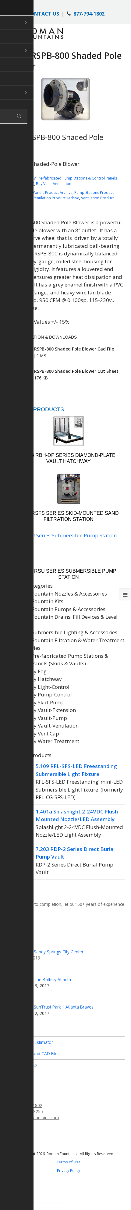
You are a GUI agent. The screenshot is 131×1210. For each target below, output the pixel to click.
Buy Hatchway (44, 678)
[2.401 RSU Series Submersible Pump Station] (68, 547)
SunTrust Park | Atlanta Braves (64, 1007)
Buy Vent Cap (43, 733)
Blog (24, 1076)
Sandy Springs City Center (58, 952)
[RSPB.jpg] (66, 99)
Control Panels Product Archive (46, 192)
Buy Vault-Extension (51, 710)
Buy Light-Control (48, 686)
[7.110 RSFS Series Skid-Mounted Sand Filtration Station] (68, 489)
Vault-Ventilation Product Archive (51, 198)
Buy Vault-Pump (47, 717)
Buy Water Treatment (53, 741)
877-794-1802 (88, 13)
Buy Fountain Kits (42, 601)
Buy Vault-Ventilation (53, 183)
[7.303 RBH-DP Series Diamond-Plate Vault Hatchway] (68, 431)
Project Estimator (36, 1042)
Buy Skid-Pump (46, 702)
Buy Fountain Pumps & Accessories (63, 609)
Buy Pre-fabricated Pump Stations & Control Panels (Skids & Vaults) (60, 659)
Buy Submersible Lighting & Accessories (69, 632)
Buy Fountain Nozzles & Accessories (64, 593)
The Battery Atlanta (52, 979)
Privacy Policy (68, 1170)
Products (28, 1065)
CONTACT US (43, 13)
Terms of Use (68, 1161)
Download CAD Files (39, 1053)
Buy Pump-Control (49, 694)
